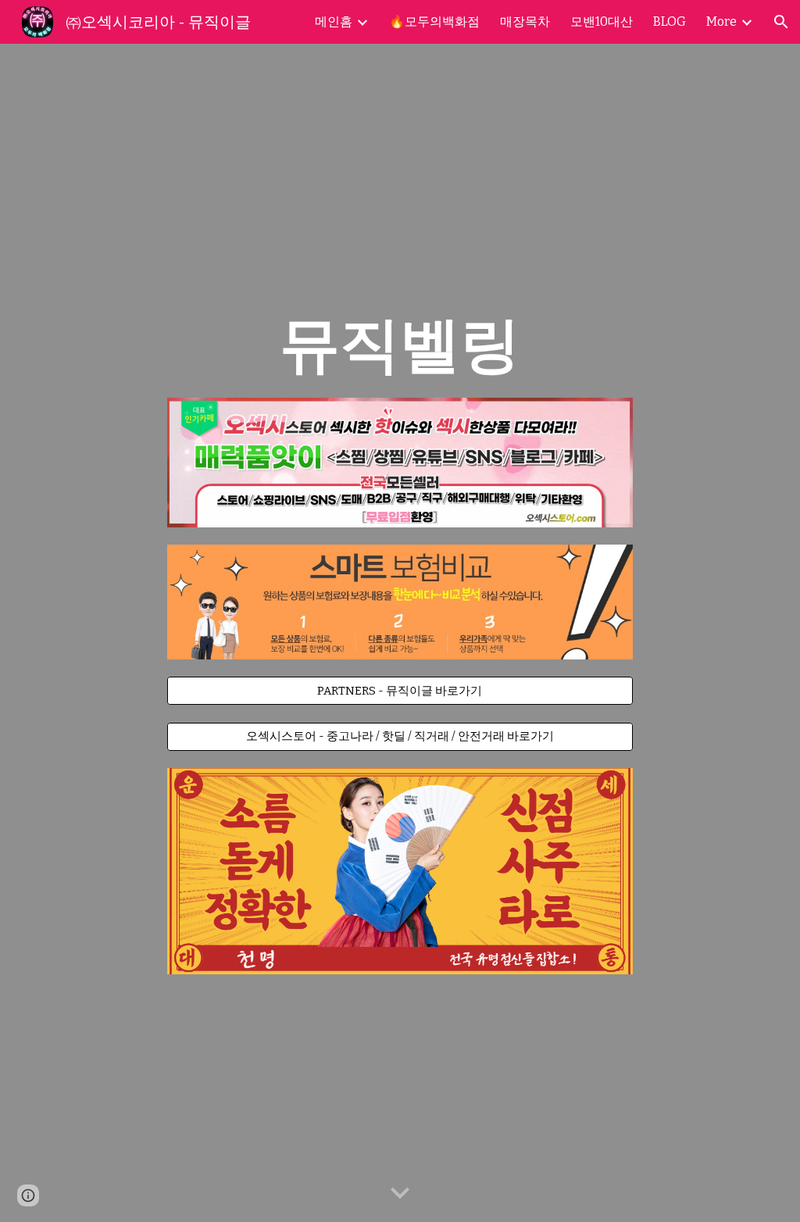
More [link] (721, 21)
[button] (781, 22)
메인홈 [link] (333, 21)
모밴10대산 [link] (601, 21)
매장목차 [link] (525, 21)
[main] (399, 344)
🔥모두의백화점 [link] (434, 21)
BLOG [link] (669, 21)
